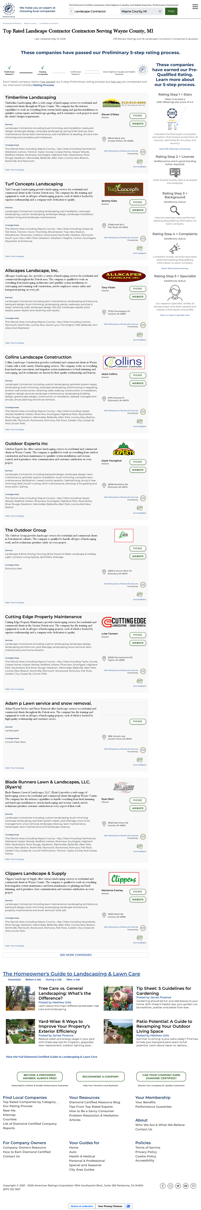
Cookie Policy (145, 1156)
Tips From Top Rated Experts (91, 1106)
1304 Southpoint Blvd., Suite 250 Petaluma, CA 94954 (108, 1185)
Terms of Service (147, 1147)
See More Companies (76, 955)
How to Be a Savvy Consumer (91, 1111)
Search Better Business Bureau (175, 268)
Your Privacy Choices (110, 1206)
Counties (9, 1119)
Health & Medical (82, 1156)
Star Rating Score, (121, 151)
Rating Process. (43, 85)
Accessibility (144, 1160)
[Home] (9, 10)
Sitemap (9, 1115)
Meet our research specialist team (175, 315)
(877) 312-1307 (11, 1189)
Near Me (9, 1110)
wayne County (30, 23)
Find (171, 11)
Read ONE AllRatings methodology (175, 149)
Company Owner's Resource (24, 1147)
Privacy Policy (146, 1152)
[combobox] (95, 11)
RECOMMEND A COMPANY (100, 1076)
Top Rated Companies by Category (29, 1102)
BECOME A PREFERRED (40, 1076)
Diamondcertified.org (12, 23)
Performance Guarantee (153, 1106)
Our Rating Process (17, 1106)
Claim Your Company (14, 170)
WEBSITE (138, 123)
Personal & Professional (87, 1161)
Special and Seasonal (85, 1165)
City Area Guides (81, 1169)
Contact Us (143, 1129)
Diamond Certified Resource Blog (94, 1102)
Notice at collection (82, 1206)
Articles (74, 1120)
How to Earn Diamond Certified (27, 1152)
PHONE (137, 115)
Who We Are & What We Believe (160, 1125)
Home (73, 1147)
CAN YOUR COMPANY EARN (161, 1076)
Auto (73, 1152)
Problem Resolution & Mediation (94, 1115)
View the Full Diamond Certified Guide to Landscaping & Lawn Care (51, 1056)
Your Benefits (145, 1102)
